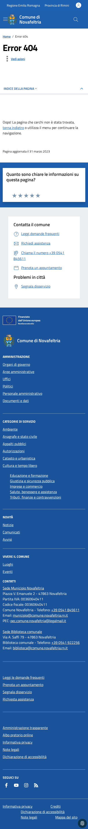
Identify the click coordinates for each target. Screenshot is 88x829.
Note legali (11, 749)
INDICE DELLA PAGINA (19, 88)
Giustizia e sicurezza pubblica (32, 481)
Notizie (8, 525)
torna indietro (13, 127)
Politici (8, 386)
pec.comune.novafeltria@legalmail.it (38, 620)
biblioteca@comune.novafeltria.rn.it (40, 648)
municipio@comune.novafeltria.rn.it (40, 615)
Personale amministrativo (22, 393)
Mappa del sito (66, 817)
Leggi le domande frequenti (23, 677)
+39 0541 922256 (65, 642)
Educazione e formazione (29, 475)
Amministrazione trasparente (25, 727)
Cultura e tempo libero (20, 465)
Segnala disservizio (17, 692)
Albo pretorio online (18, 735)
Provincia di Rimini (57, 5)
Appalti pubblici (14, 443)
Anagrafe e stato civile (20, 436)
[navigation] (5, 19)
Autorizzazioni (14, 451)
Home (7, 36)
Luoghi (8, 564)
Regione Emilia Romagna (23, 5)
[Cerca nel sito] (75, 19)
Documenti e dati (16, 400)
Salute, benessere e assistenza (33, 491)
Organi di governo (16, 364)
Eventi (8, 571)
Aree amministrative (18, 371)
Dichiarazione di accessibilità (24, 756)
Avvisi (7, 539)
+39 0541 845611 (65, 610)
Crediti (56, 806)
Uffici (7, 379)
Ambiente (10, 429)
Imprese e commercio (26, 486)
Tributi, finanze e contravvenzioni (35, 497)
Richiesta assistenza (18, 699)
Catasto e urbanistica (19, 458)
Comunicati (11, 532)
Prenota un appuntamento (23, 684)
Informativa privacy (17, 742)
